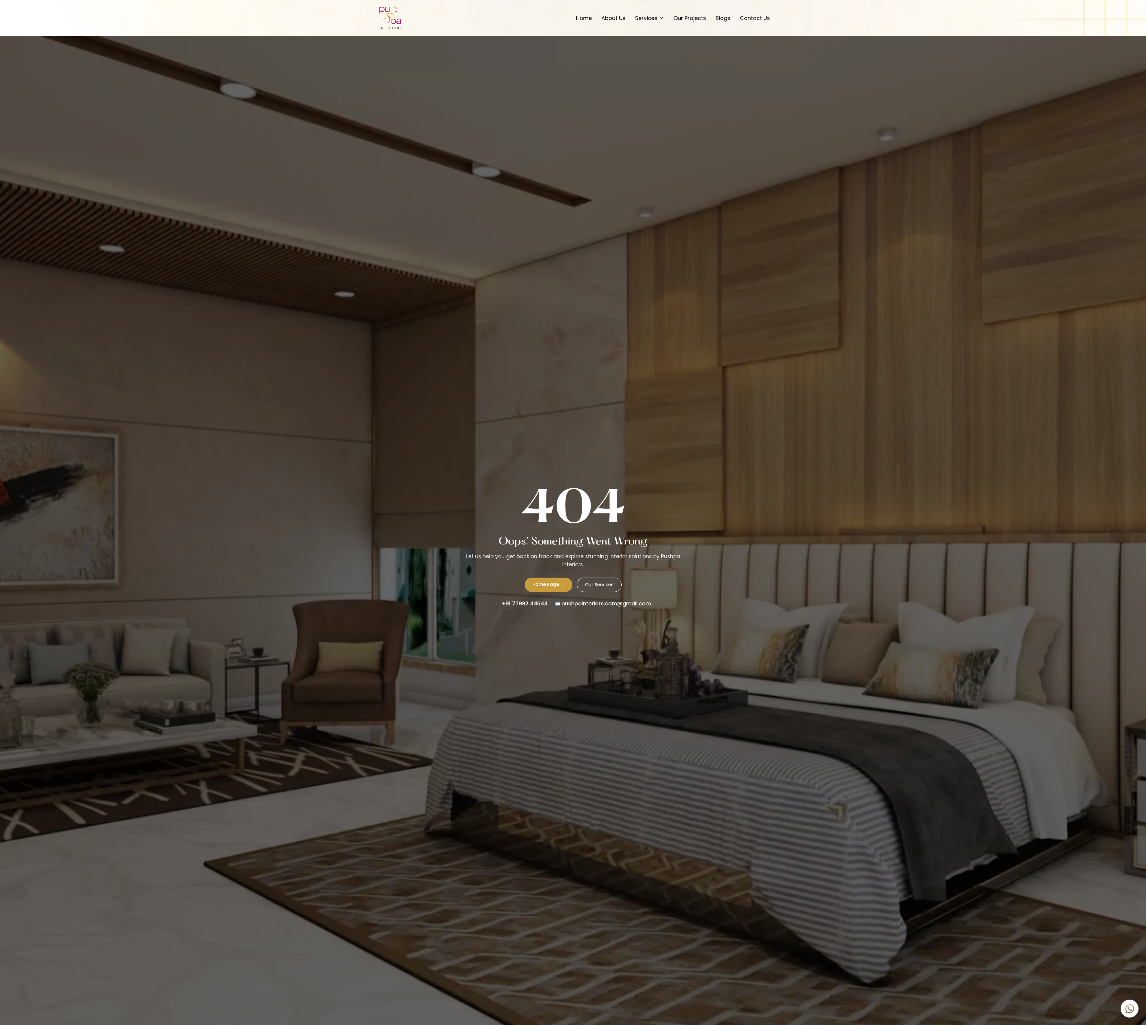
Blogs (723, 18)
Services (646, 18)
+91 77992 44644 (525, 603)
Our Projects (690, 18)
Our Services (599, 584)
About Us (613, 18)
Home (584, 18)
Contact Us (755, 18)
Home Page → (548, 584)
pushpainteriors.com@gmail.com (606, 603)
